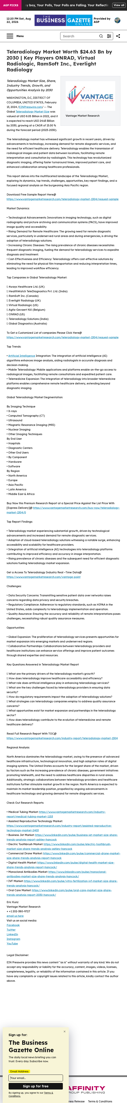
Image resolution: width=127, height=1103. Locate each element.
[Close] (64, 1031)
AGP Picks (10, 5)
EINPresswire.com (30, 107)
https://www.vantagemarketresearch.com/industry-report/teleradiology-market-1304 (62, 738)
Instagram (13, 939)
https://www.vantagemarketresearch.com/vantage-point (44, 577)
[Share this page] (118, 36)
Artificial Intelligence (21, 355)
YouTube (12, 943)
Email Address (19, 1071)
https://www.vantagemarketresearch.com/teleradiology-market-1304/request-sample (63, 199)
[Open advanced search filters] (109, 36)
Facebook (13, 925)
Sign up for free (35, 1086)
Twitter (11, 929)
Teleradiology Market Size (32, 111)
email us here (15, 916)
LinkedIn (12, 934)
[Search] (101, 36)
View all (119, 5)
